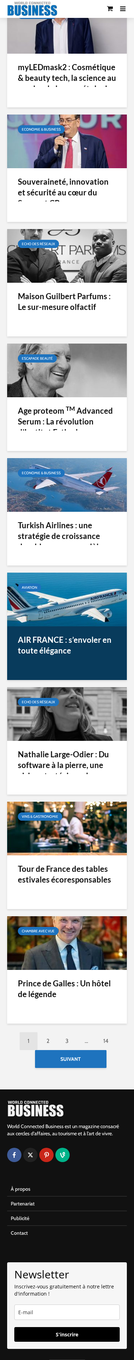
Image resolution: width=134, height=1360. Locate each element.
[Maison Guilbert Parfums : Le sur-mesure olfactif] (67, 255)
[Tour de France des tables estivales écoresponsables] (67, 828)
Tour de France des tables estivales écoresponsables (64, 874)
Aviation (29, 587)
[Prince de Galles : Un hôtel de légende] (67, 942)
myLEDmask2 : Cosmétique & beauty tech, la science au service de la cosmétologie (67, 77)
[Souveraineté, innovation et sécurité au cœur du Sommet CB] (67, 140)
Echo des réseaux (38, 244)
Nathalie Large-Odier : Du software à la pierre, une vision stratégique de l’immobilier (63, 770)
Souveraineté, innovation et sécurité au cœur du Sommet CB (63, 192)
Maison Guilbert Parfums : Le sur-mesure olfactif (64, 301)
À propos (20, 1189)
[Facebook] (14, 1155)
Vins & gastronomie (40, 816)
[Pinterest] (46, 1155)
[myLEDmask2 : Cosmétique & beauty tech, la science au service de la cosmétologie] (67, 26)
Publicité (20, 1218)
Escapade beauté (37, 358)
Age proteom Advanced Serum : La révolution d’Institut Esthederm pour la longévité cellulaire (65, 426)
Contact (19, 1233)
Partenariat (23, 1203)
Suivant (70, 1059)
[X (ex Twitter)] (30, 1155)
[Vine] (62, 1155)
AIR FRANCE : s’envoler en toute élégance (64, 645)
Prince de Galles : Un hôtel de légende (64, 988)
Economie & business (41, 129)
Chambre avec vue (38, 931)
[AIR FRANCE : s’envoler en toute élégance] (67, 599)
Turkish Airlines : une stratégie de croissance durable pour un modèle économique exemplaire (60, 541)
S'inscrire (67, 1334)
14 (105, 1041)
